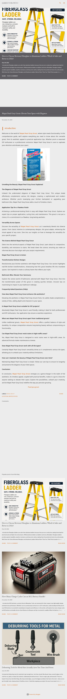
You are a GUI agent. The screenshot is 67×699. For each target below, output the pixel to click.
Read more (61, 543)
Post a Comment (12, 76)
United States (13, 396)
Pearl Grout (11, 393)
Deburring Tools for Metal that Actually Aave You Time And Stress (27, 667)
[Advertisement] (33, 95)
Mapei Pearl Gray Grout (28, 133)
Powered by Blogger (34, 694)
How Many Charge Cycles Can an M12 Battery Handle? (23, 596)
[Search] (60, 3)
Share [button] (4, 76)
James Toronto (10, 3)
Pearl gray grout (33, 387)
